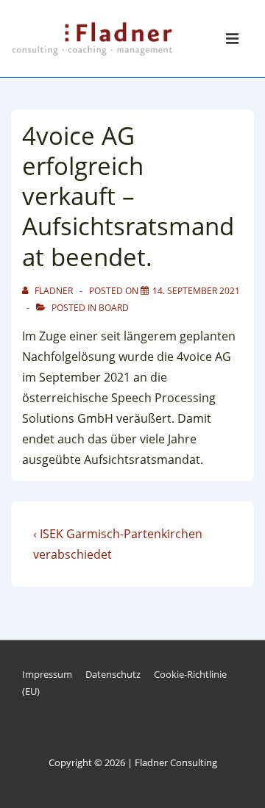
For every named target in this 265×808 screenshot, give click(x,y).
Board (114, 307)
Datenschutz (113, 674)
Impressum (47, 674)
